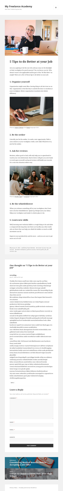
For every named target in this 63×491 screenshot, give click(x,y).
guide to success (31, 249)
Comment (13, 398)
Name (12, 422)
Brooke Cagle (18, 196)
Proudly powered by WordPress (28, 487)
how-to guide (40, 249)
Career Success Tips (43, 248)
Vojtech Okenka (19, 127)
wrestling (13, 275)
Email (12, 429)
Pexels (28, 127)
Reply (12, 382)
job (45, 249)
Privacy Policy (13, 487)
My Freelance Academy (18, 6)
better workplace (21, 249)
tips (16, 251)
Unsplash (26, 196)
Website (12, 437)
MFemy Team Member (29, 248)
